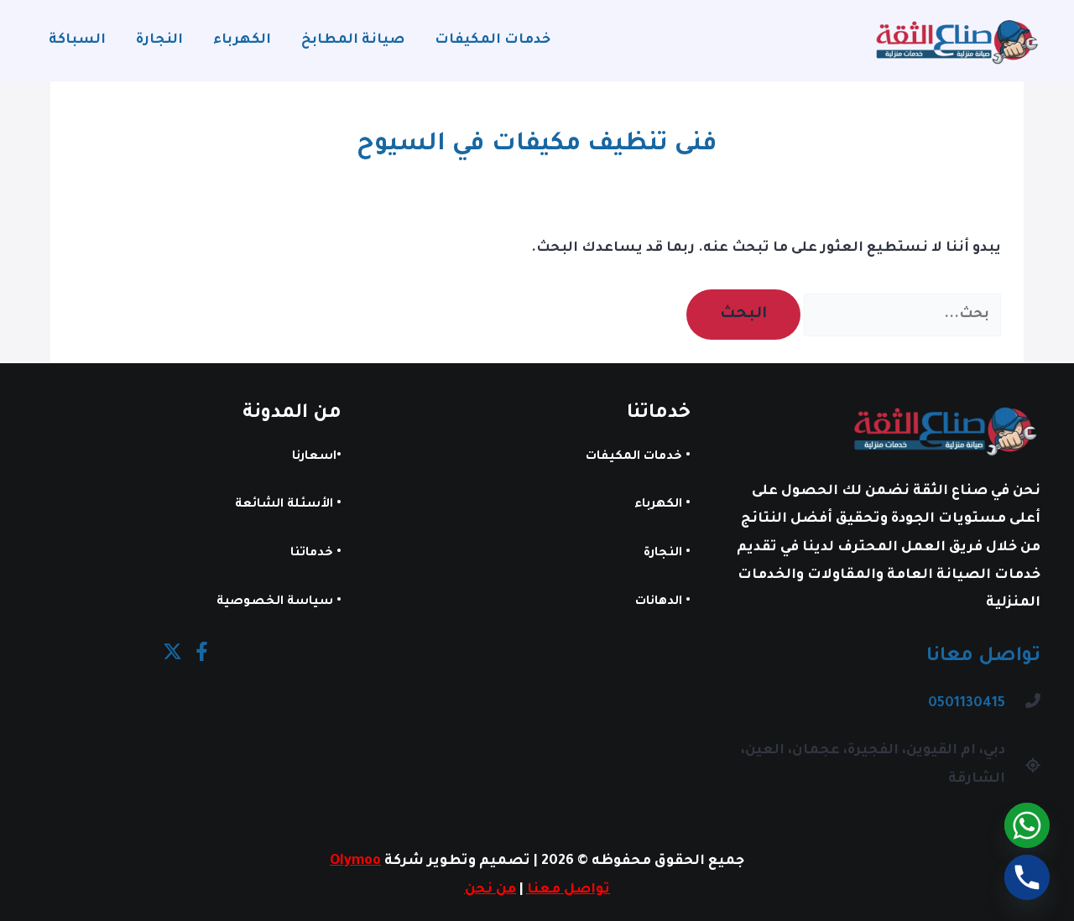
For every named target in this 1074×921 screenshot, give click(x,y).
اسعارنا (314, 457)
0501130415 (966, 703)
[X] (172, 651)
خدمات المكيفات (492, 40)
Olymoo (355, 861)
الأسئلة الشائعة (284, 505)
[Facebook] (201, 651)
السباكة (77, 40)
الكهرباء (242, 40)
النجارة (159, 40)
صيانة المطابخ (352, 40)
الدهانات (658, 602)
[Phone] (1027, 877)
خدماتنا (311, 553)
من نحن (490, 890)
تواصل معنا (568, 890)
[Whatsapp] (1027, 825)
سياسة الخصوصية (274, 602)
